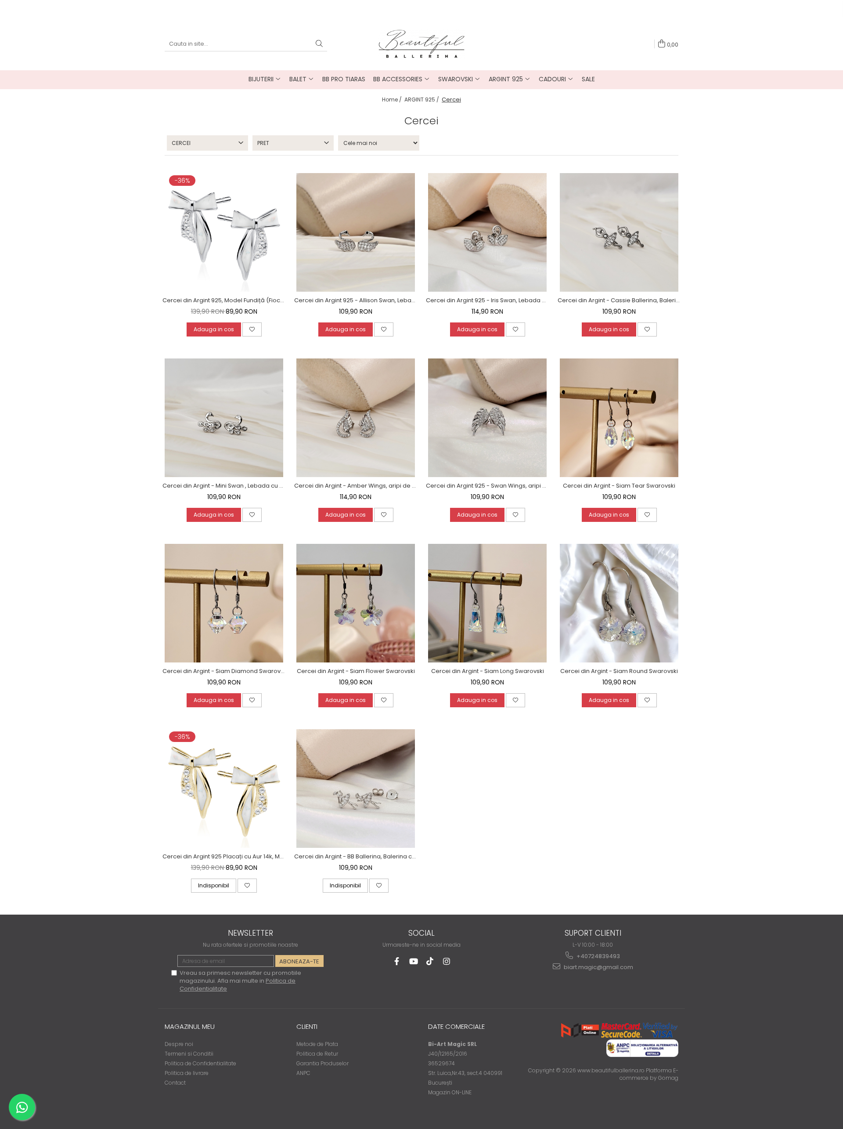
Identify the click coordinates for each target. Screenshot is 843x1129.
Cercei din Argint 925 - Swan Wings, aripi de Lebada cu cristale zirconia (487, 485)
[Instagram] (446, 961)
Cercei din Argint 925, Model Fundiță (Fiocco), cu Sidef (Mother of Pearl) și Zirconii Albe (223, 300)
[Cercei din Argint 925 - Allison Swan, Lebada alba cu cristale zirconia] (355, 232)
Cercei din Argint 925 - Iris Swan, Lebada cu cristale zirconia (487, 300)
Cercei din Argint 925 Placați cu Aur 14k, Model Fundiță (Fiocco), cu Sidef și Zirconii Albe (223, 856)
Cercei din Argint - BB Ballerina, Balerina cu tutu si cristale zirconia (355, 856)
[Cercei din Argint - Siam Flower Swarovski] (355, 603)
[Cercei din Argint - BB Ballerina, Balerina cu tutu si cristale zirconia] (355, 788)
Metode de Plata (317, 1044)
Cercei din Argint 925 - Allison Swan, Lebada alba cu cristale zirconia (355, 300)
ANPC (303, 1073)
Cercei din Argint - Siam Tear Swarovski (619, 485)
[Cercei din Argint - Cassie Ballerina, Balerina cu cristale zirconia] (619, 232)
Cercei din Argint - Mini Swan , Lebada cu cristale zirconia (223, 485)
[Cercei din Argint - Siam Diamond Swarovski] (223, 603)
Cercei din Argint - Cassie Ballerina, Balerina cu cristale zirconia (619, 300)
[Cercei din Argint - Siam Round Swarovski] (619, 603)
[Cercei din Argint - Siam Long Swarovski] (487, 603)
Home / (392, 99)
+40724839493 (597, 956)
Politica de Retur (317, 1053)
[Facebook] (396, 961)
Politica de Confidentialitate (200, 1063)
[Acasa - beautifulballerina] (421, 43)
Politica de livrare (187, 1073)
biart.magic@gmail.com (597, 967)
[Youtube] (413, 961)
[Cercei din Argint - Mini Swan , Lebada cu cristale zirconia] (223, 417)
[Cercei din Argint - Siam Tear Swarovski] (619, 417)
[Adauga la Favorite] (252, 329)
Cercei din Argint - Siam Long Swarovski (487, 671)
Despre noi (179, 1044)
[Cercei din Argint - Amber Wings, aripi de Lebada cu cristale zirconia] (355, 417)
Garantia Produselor (322, 1063)
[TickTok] (430, 961)
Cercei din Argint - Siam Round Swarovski (619, 671)
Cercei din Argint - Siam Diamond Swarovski (223, 671)
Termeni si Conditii (189, 1053)
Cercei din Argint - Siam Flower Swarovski (356, 671)
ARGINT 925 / (422, 99)
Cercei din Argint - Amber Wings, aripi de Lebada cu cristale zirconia (355, 485)
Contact (175, 1082)
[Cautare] (319, 44)
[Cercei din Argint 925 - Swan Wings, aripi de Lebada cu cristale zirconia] (487, 417)
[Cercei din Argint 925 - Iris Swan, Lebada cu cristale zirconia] (487, 232)
